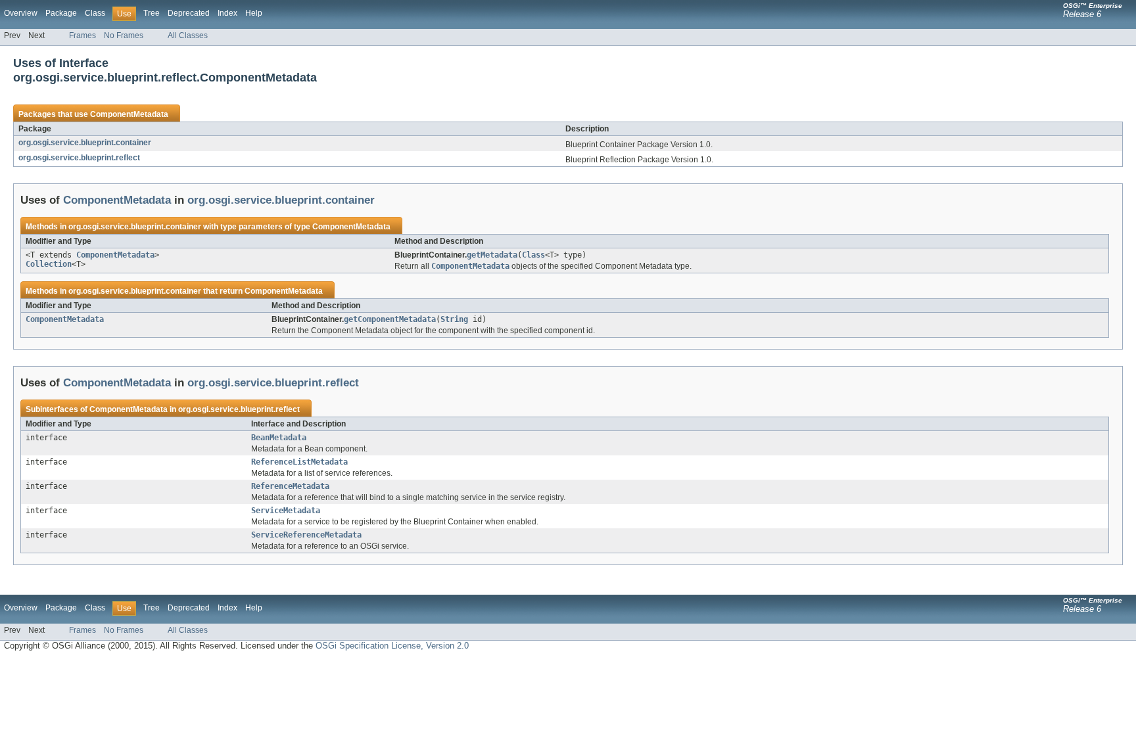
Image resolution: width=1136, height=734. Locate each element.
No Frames (123, 35)
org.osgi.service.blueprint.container (84, 142)
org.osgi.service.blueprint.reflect (79, 157)
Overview (20, 13)
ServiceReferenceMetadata (306, 534)
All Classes (188, 35)
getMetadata (492, 255)
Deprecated (189, 13)
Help (253, 13)
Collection (49, 264)
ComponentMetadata (129, 114)
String (454, 319)
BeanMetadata (278, 437)
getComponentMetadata (390, 319)
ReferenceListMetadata (299, 462)
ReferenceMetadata (290, 486)
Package (61, 13)
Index (227, 13)
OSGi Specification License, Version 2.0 (392, 646)
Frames (82, 35)
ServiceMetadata (285, 510)
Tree (151, 13)
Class (95, 13)
